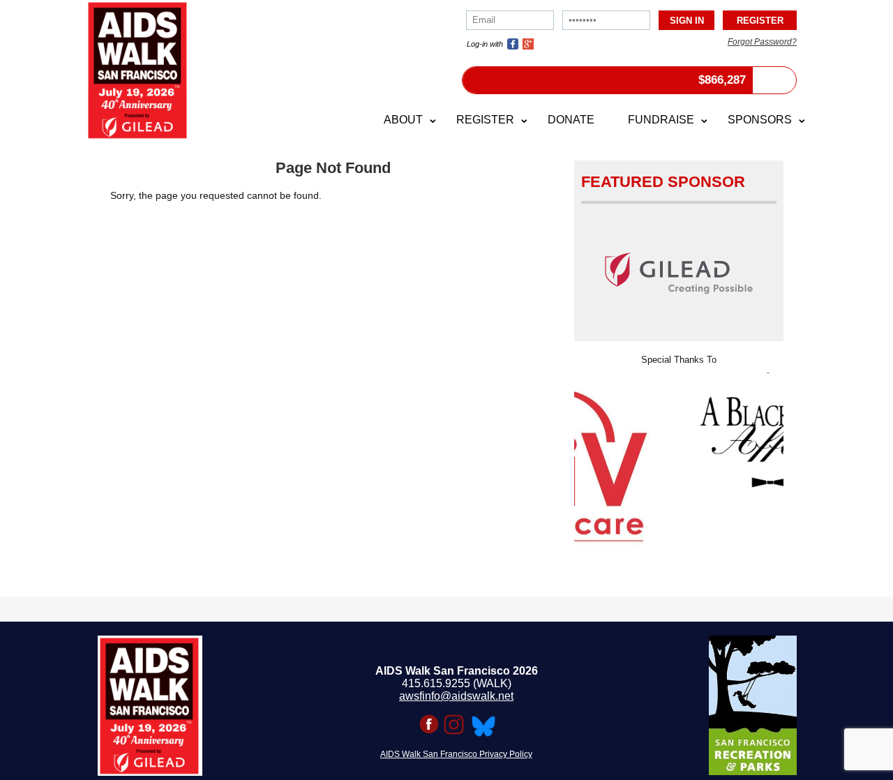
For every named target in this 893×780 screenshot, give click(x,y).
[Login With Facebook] (512, 44)
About (403, 120)
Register (485, 120)
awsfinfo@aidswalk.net (456, 696)
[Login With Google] (528, 44)
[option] (690, 430)
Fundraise (661, 120)
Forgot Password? (762, 42)
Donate (571, 120)
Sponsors (760, 120)
